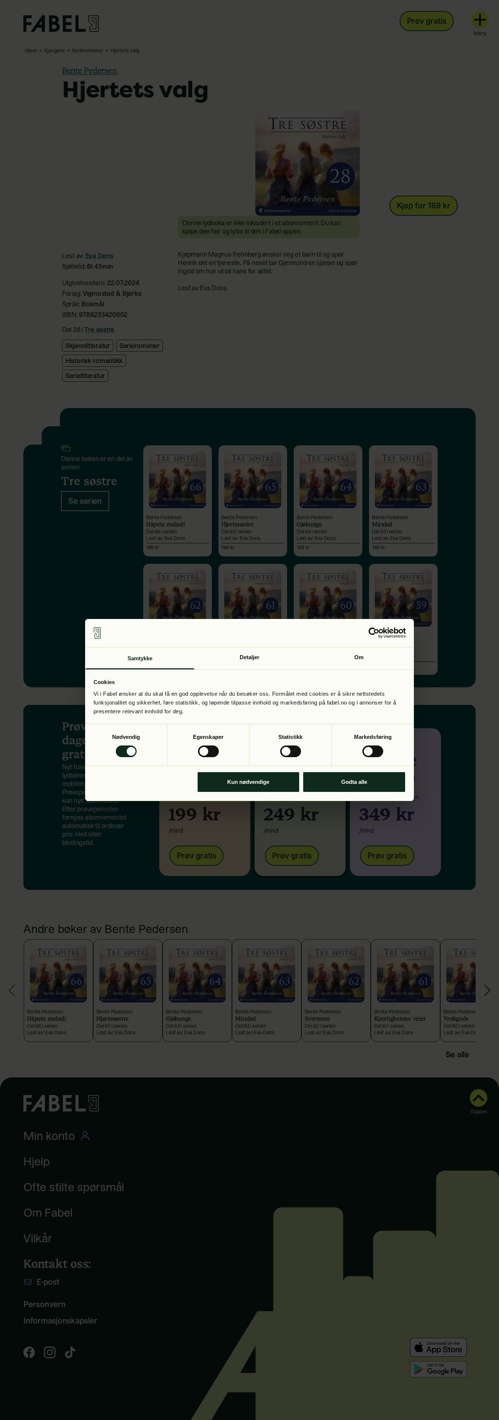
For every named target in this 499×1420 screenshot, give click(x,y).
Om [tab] (358, 657)
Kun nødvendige (248, 782)
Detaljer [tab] (250, 657)
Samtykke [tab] (140, 658)
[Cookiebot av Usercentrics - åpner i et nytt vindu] (374, 632)
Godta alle (354, 782)
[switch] (208, 751)
